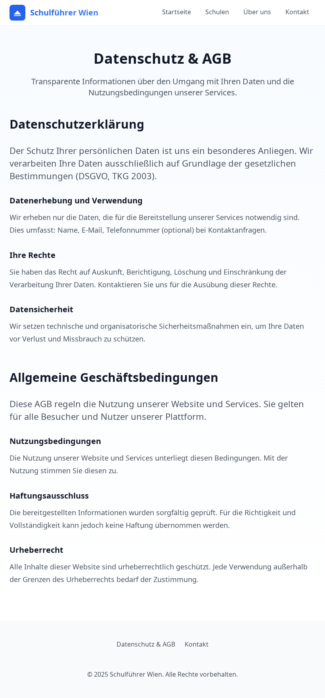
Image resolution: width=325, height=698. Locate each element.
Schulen (217, 12)
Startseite (176, 12)
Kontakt (297, 12)
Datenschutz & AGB (146, 644)
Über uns (257, 12)
